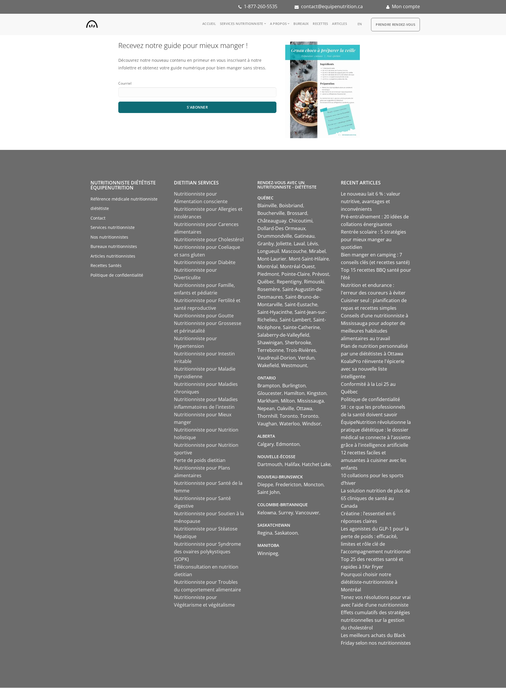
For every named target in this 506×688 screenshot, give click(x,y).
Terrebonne (270, 350)
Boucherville (271, 213)
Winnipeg (267, 553)
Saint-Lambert (295, 319)
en (360, 24)
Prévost (320, 274)
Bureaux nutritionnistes (113, 246)
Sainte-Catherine (301, 327)
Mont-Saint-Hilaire (309, 259)
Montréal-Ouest (297, 266)
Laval (299, 243)
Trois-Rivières (301, 350)
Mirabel (317, 251)
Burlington (294, 385)
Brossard (297, 213)
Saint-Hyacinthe (274, 312)
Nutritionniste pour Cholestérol (209, 239)
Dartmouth (269, 464)
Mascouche (294, 251)
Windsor (311, 423)
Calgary (265, 444)
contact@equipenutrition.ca (332, 6)
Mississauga (310, 401)
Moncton (314, 484)
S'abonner (197, 107)
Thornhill (267, 416)
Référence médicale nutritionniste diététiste (124, 203)
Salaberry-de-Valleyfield (283, 335)
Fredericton (288, 484)
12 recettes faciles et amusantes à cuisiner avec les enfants (373, 460)
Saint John (268, 492)
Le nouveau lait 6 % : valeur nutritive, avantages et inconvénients (370, 201)
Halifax (292, 464)
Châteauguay (271, 221)
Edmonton (288, 444)
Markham (267, 401)
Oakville (285, 408)
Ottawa (304, 408)
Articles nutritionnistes (112, 256)
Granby (265, 243)
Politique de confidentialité (116, 275)
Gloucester (269, 393)
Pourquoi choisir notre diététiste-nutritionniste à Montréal (369, 582)
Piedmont (268, 274)
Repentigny (289, 281)
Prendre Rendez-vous (395, 24)
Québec (265, 281)
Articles (339, 23)
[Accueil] (92, 23)
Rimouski (314, 281)
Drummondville (274, 236)
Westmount (294, 365)
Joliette (283, 243)
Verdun (306, 358)
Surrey (285, 512)
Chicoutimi (300, 221)
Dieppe (265, 484)
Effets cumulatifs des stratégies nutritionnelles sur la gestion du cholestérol (375, 620)
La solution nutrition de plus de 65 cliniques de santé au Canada (375, 498)
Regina (264, 533)
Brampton (268, 385)
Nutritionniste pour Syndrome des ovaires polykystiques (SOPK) (207, 551)
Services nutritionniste (241, 23)
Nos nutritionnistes (109, 237)
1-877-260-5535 (260, 6)
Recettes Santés (106, 265)
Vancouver (307, 512)
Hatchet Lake (316, 464)
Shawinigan (270, 342)
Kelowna (266, 512)
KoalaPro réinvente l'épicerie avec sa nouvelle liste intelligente (372, 369)
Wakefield (268, 365)
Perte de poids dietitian (199, 460)
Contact (97, 218)
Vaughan (267, 423)
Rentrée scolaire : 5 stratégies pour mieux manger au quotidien (373, 239)
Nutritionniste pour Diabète (204, 262)
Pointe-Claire (295, 274)
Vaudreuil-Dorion (276, 358)
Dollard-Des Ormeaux (281, 228)
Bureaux (301, 23)
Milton (288, 401)
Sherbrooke (298, 342)
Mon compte (406, 6)
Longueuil (268, 251)
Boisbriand (291, 205)
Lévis (312, 243)
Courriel (124, 83)
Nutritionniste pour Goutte (204, 315)
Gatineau (304, 236)
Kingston (316, 393)
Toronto (289, 416)
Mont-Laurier (271, 259)
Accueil (209, 23)
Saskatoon (286, 533)
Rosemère (268, 289)
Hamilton (294, 393)
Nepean (266, 408)
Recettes (320, 23)
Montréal (267, 266)
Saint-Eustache (301, 304)
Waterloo (289, 423)
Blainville (267, 205)
